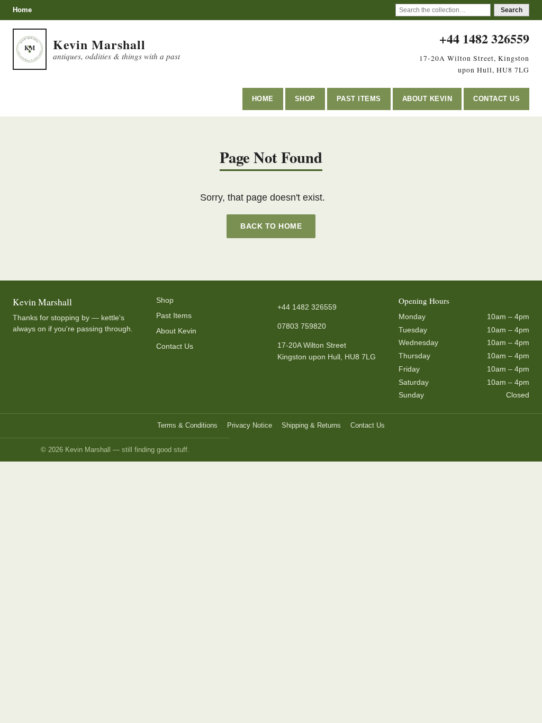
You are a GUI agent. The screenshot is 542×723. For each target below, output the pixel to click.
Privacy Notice (249, 425)
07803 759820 (301, 326)
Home (22, 10)
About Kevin (427, 99)
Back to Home (271, 226)
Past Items (359, 99)
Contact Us (496, 99)
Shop (305, 99)
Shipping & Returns (311, 425)
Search (511, 10)
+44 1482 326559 (484, 38)
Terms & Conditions (187, 425)
